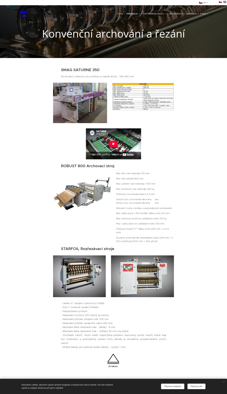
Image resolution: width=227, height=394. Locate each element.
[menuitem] (121, 13)
